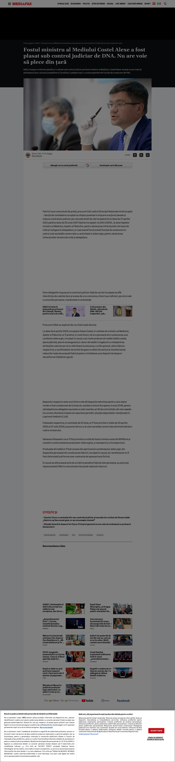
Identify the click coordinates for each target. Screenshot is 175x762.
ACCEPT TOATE (156, 731)
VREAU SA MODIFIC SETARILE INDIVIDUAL (155, 738)
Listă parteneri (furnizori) (88, 734)
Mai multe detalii (46, 727)
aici (23, 746)
